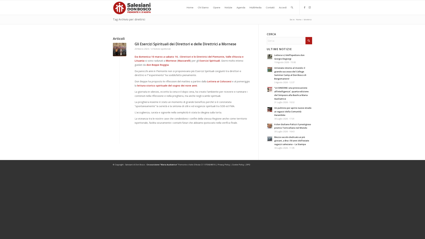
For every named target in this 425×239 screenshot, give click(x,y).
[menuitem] (190, 7)
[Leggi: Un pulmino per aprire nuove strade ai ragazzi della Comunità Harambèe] (270, 110)
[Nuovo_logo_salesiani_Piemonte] (132, 7)
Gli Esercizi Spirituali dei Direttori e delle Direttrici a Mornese (185, 44)
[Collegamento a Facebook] (304, 7)
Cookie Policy (238, 164)
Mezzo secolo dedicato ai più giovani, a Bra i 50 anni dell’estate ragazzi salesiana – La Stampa (291, 141)
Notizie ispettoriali (162, 48)
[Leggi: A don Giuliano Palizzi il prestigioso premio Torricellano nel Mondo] (270, 126)
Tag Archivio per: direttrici (129, 19)
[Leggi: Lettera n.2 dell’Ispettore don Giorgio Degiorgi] (270, 57)
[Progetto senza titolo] (119, 49)
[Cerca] (292, 7)
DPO (248, 164)
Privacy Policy (224, 164)
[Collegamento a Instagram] (309, 7)
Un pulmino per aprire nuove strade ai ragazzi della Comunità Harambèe (292, 111)
